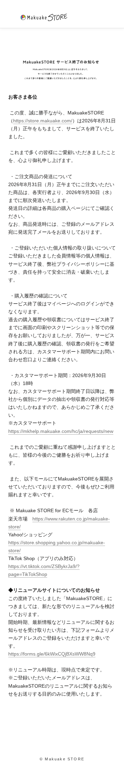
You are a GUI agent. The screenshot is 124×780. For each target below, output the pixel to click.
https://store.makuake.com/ (42, 120)
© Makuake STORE (62, 759)
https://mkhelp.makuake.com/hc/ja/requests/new (60, 431)
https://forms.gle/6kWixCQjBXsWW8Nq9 (51, 654)
